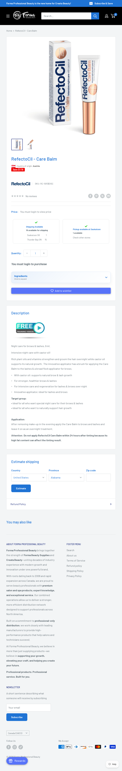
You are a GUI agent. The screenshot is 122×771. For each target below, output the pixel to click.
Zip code (91, 470)
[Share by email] (108, 195)
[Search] (95, 15)
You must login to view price (35, 211)
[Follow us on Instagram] (14, 747)
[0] (113, 16)
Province (54, 470)
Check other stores (81, 237)
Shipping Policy (75, 570)
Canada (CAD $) (15, 733)
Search (70, 550)
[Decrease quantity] (27, 253)
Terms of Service (76, 560)
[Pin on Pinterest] (96, 195)
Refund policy (74, 565)
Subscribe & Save (104, 3)
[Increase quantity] (44, 253)
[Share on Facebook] (90, 195)
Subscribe (17, 717)
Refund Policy (18, 504)
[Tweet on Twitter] (102, 195)
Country (15, 470)
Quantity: (16, 253)
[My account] (106, 16)
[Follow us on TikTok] (20, 747)
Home (9, 30)
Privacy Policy (74, 575)
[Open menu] (8, 16)
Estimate (21, 488)
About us (72, 555)
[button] (61, 291)
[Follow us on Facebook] (8, 747)
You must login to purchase (29, 264)
